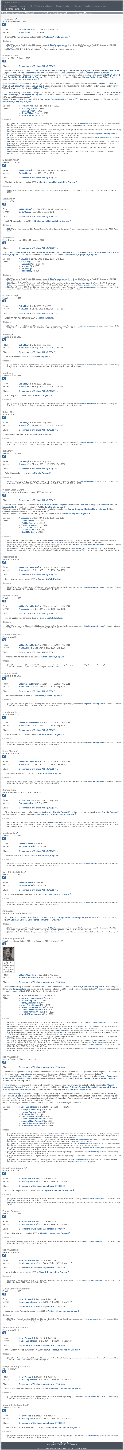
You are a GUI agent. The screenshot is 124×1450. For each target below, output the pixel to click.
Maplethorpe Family (60, 13)
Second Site (58, 1448)
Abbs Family (30, 13)
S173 (9, 133)
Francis (107, 505)
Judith (26, 803)
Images (74, 13)
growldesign (84, 1448)
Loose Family (44, 13)
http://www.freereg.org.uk (59, 45)
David (27, 532)
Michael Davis (65, 1443)
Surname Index (17, 13)
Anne (24, 32)
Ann (25, 252)
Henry (19, 989)
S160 (9, 544)
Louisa (89, 77)
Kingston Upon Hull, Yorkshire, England (57, 182)
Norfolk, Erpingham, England (83, 255)
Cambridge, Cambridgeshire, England (57, 99)
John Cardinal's (50, 1448)
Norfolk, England (45, 318)
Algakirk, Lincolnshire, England (58, 1190)
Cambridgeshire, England (97, 73)
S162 (9, 124)
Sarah (26, 269)
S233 (9, 283)
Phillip (24, 30)
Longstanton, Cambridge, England (74, 918)
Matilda (28, 523)
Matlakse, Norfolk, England (56, 37)
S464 (9, 190)
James (18, 73)
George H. (32, 998)
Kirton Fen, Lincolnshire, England (87, 987)
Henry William (106, 77)
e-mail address (61, 1030)
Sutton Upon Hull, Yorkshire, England (52, 221)
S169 (9, 287)
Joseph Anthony (33, 1012)
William (25, 170)
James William (32, 1010)
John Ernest (31, 1005)
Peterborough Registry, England (17, 101)
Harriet (23, 1074)
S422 (9, 141)
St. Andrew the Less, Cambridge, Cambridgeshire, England (64, 70)
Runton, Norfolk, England (55, 505)
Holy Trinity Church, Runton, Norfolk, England (53, 814)
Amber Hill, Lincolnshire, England (63, 1311)
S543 (9, 1030)
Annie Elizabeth (32, 1014)
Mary (36, 73)
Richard (47, 252)
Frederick (29, 525)
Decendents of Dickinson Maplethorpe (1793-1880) (42, 982)
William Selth (28, 567)
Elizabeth (65, 252)
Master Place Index (86, 13)
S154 (9, 1048)
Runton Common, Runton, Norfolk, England (88, 509)
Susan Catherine (33, 1007)
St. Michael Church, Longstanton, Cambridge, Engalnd (34, 920)
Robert (26, 271)
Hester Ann (111, 70)
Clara (27, 527)
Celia (25, 262)
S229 (9, 1140)
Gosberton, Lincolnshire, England (62, 1427)
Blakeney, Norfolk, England (56, 894)
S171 (9, 45)
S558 (9, 147)
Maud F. (41, 88)
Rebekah (27, 978)
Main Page (6, 13)
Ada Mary (29, 79)
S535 (9, 151)
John (23, 306)
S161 (9, 137)
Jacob (27, 521)
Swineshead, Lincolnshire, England (62, 1350)
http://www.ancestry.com (83, 124)
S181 (9, 130)
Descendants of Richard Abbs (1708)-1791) (38, 66)
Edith (25, 173)
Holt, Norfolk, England (48, 855)
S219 (9, 1036)
